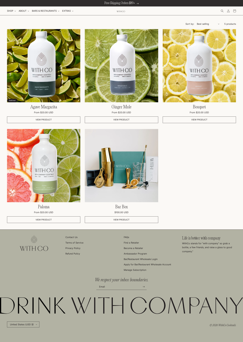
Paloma (44, 207)
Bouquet (199, 107)
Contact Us (71, 237)
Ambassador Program (135, 253)
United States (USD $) (22, 324)
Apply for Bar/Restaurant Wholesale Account (147, 264)
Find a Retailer (131, 242)
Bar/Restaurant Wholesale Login (141, 259)
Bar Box (121, 207)
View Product (44, 119)
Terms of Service (74, 242)
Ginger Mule (121, 107)
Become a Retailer (133, 248)
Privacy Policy (72, 248)
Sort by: (189, 23)
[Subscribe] (143, 286)
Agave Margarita (43, 107)
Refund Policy (72, 253)
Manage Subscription (135, 270)
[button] (11, 11)
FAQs (126, 237)
